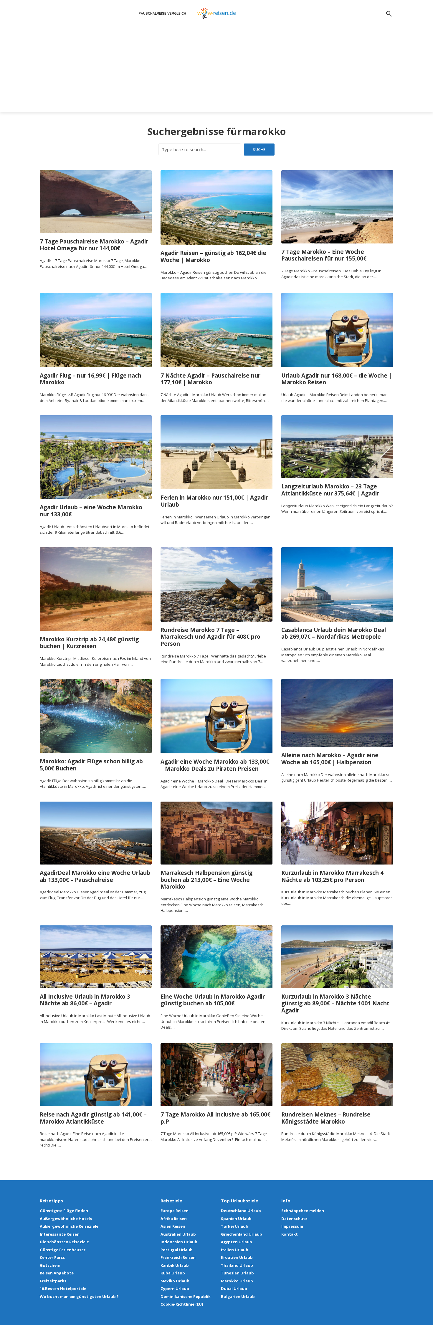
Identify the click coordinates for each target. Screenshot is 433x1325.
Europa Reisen (175, 1210)
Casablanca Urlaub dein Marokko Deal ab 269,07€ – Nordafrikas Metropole (333, 634)
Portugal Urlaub (177, 1249)
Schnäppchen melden (302, 1210)
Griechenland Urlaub (241, 1234)
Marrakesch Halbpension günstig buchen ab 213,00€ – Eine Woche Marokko (206, 880)
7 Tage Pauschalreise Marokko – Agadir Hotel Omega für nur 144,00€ (94, 245)
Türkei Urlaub (234, 1226)
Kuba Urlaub (173, 1273)
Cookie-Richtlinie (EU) (182, 1304)
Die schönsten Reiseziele (64, 1241)
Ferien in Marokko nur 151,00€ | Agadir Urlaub (214, 501)
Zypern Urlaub (175, 1288)
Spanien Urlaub (236, 1218)
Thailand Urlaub (237, 1265)
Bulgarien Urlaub (238, 1296)
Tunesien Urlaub (237, 1273)
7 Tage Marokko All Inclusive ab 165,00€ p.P (215, 1118)
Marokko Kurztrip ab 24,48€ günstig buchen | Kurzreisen (89, 643)
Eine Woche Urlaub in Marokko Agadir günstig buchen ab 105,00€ (213, 1000)
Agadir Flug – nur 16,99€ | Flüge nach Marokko (90, 379)
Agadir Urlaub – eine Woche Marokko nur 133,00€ (91, 511)
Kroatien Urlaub (237, 1257)
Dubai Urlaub (234, 1288)
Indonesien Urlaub (179, 1241)
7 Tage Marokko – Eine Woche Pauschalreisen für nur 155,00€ (323, 255)
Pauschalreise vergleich (162, 13)
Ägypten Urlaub (236, 1241)
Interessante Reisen (60, 1234)
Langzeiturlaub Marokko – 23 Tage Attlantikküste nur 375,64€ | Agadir (330, 490)
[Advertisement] (216, 70)
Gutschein (50, 1265)
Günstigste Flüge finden (64, 1210)
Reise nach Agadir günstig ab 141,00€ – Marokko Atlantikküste (93, 1118)
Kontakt (289, 1234)
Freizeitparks (53, 1281)
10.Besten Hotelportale (63, 1288)
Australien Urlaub (178, 1234)
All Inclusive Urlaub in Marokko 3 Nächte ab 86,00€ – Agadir (85, 1000)
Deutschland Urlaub (241, 1210)
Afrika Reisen (174, 1218)
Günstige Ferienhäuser (62, 1249)
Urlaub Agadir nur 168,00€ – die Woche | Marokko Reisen (336, 379)
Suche (259, 149)
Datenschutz (294, 1218)
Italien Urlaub (234, 1249)
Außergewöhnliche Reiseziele (69, 1226)
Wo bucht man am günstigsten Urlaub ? (79, 1296)
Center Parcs (52, 1257)
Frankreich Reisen (178, 1257)
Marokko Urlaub (237, 1281)
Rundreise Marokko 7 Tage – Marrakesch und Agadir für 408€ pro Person (210, 637)
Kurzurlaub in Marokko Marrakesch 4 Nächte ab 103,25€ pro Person (332, 877)
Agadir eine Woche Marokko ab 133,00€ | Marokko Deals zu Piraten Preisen (215, 765)
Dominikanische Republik (186, 1296)
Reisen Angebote (57, 1273)
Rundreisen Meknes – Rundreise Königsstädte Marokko (326, 1118)
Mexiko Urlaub (175, 1281)
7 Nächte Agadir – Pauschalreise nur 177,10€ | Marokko (210, 379)
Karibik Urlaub (175, 1265)
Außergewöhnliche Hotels (66, 1218)
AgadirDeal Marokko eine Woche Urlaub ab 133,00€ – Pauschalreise (95, 877)
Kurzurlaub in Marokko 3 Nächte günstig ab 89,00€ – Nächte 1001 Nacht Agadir (335, 1003)
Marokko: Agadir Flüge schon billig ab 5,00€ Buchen (91, 765)
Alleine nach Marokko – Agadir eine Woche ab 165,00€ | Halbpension (330, 759)
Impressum (292, 1226)
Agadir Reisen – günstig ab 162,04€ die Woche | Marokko (213, 257)
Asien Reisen (173, 1226)
